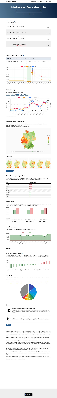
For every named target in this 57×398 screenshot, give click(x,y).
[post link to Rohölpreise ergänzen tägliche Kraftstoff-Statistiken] (28, 310)
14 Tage (8, 94)
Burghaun (8, 186)
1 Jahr (17, 94)
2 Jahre (22, 94)
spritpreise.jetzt (11, 1)
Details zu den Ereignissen (11, 116)
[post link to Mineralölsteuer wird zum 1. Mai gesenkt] (28, 319)
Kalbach (7, 184)
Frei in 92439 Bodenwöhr (30, 219)
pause (12, 151)
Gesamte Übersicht (10, 170)
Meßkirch (8, 192)
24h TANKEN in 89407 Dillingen (16, 219)
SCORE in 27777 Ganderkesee (44, 221)
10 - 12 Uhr (35, 58)
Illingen (7, 194)
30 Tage (13, 94)
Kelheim (7, 196)
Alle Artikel (8, 324)
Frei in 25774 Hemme (44, 219)
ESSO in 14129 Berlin (16, 221)
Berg (7, 188)
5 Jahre (26, 94)
